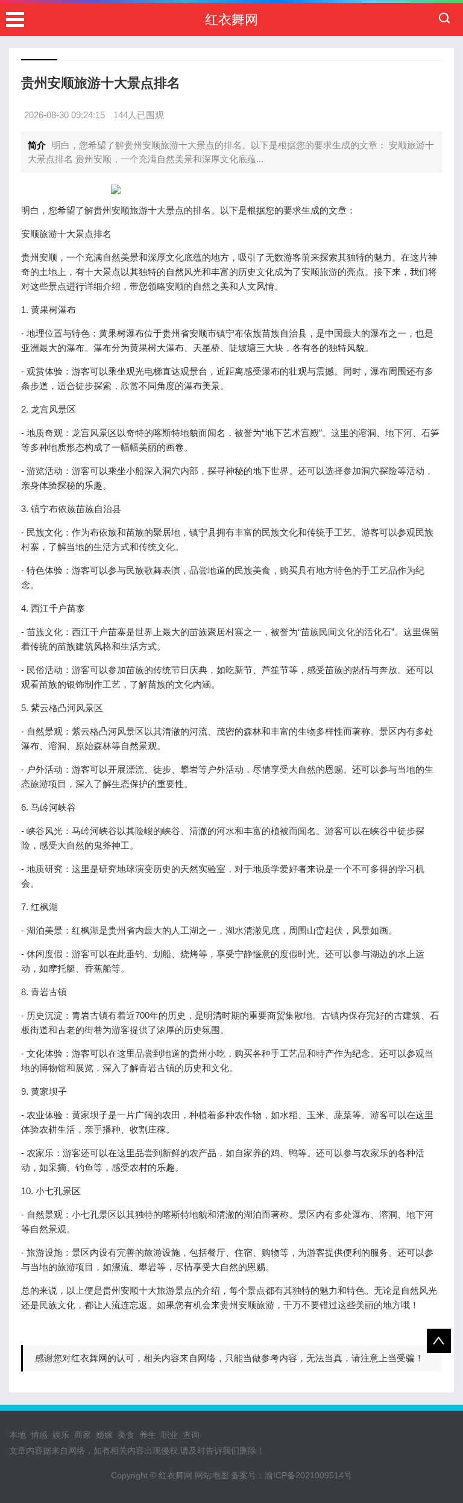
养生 (147, 1435)
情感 (39, 1435)
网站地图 (211, 1475)
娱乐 (60, 1435)
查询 (191, 1435)
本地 (17, 1435)
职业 (169, 1435)
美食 (126, 1435)
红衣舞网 (231, 19)
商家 (82, 1435)
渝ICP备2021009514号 (308, 1475)
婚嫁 (104, 1435)
